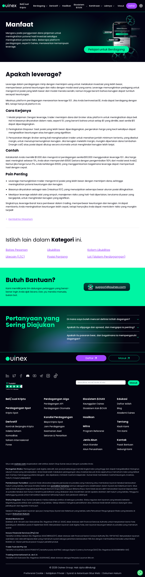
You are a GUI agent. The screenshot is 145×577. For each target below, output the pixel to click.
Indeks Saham (13, 431)
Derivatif (53, 5)
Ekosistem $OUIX (79, 6)
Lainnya (108, 5)
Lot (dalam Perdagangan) (106, 257)
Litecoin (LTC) (15, 257)
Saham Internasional (17, 440)
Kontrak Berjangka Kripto (20, 426)
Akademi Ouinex (126, 412)
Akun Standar (90, 444)
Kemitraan (94, 5)
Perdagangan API (53, 403)
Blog (119, 408)
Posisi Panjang (57, 257)
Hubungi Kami (124, 449)
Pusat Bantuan (125, 444)
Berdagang (39, 5)
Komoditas (12, 435)
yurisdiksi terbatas (60, 486)
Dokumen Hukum (21, 514)
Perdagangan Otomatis (57, 408)
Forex (9, 444)
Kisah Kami (123, 426)
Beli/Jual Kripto (16, 399)
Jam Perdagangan (54, 426)
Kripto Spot (12, 412)
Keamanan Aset (53, 431)
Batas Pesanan (17, 250)
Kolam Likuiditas (98, 250)
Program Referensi (93, 431)
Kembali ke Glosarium (20, 219)
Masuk (133, 382)
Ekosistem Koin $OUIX (95, 408)
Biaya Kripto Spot (53, 422)
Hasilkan (66, 5)
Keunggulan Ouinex (93, 403)
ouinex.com (20, 464)
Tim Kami (122, 431)
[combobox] (141, 6)
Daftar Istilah (124, 403)
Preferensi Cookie (33, 573)
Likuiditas (53, 250)
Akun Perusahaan (92, 449)
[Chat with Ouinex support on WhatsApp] (140, 573)
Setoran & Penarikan (55, 435)
